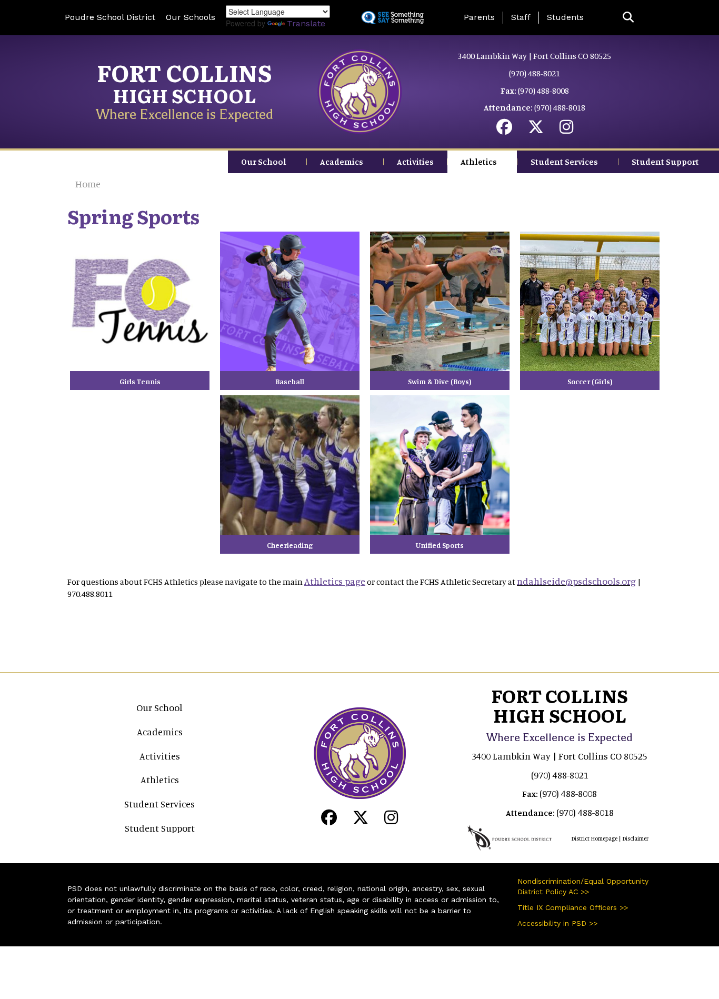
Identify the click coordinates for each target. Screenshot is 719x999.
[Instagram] (566, 129)
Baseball (289, 381)
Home (88, 183)
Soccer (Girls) (590, 381)
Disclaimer (635, 838)
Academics (341, 161)
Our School (263, 161)
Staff (521, 17)
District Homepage (594, 838)
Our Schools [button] (190, 17)
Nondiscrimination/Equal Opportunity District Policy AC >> (582, 886)
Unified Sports (440, 545)
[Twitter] (536, 129)
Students (565, 17)
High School (184, 95)
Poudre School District (110, 17)
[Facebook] (504, 129)
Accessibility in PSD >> (557, 923)
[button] (628, 17)
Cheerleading (290, 545)
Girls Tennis (140, 381)
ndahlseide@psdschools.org (576, 581)
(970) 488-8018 (559, 107)
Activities (415, 161)
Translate (306, 23)
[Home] (359, 90)
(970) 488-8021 (534, 73)
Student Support (665, 161)
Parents (479, 17)
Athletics (479, 161)
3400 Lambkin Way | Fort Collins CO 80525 (534, 56)
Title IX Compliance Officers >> (572, 907)
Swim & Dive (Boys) (440, 381)
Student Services (564, 161)
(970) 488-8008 (543, 90)
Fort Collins (184, 72)
